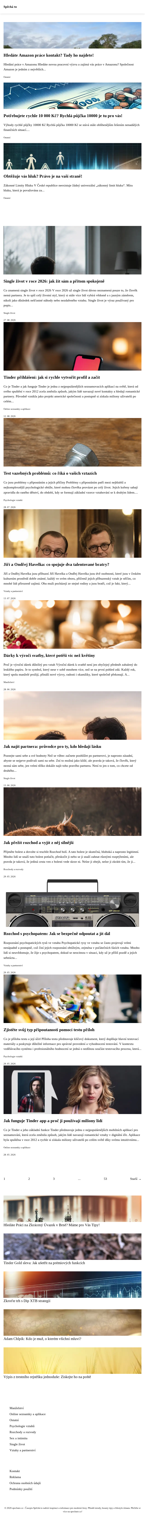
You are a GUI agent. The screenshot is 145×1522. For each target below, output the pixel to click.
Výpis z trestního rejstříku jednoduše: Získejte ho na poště (47, 1377)
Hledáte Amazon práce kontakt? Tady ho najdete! (49, 55)
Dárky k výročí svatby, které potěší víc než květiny (49, 655)
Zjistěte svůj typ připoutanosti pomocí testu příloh (49, 1029)
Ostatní (7, 77)
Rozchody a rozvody (14, 869)
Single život (9, 313)
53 (105, 1179)
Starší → (135, 1179)
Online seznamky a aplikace (17, 409)
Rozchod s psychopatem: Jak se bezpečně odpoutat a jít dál (57, 933)
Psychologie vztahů (13, 500)
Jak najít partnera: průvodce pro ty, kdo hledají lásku (52, 746)
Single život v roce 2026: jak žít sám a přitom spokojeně (54, 281)
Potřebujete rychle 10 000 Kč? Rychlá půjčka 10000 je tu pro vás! (63, 115)
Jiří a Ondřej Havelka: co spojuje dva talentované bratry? (56, 564)
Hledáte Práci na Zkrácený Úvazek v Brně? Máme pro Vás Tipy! (52, 1225)
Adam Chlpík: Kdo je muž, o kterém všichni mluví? (42, 1339)
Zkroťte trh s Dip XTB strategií (27, 1301)
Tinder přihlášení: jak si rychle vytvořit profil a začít (52, 377)
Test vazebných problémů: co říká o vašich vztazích (50, 473)
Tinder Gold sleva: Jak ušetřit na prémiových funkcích (44, 1263)
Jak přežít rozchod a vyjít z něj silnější (39, 842)
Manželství (9, 682)
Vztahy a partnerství (13, 591)
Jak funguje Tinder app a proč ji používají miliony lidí (53, 1120)
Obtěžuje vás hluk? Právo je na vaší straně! (43, 176)
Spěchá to (10, 6)
